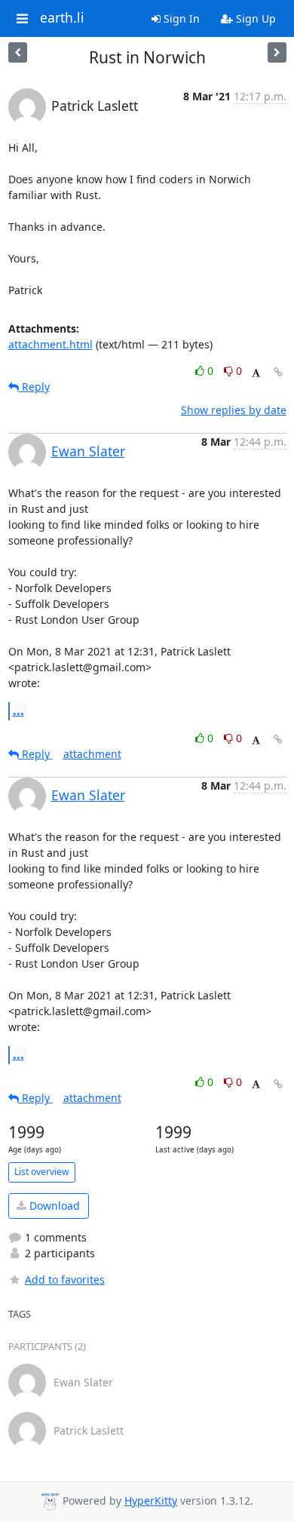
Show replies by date (233, 410)
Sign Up (254, 18)
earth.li (62, 18)
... (18, 710)
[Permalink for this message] (278, 372)
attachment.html (50, 344)
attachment (92, 754)
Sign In (180, 18)
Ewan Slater (88, 451)
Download (53, 1205)
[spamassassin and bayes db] (277, 52)
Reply (34, 386)
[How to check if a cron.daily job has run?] (17, 52)
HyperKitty (150, 1500)
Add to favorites (65, 1279)
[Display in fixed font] (256, 373)
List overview (41, 1171)
